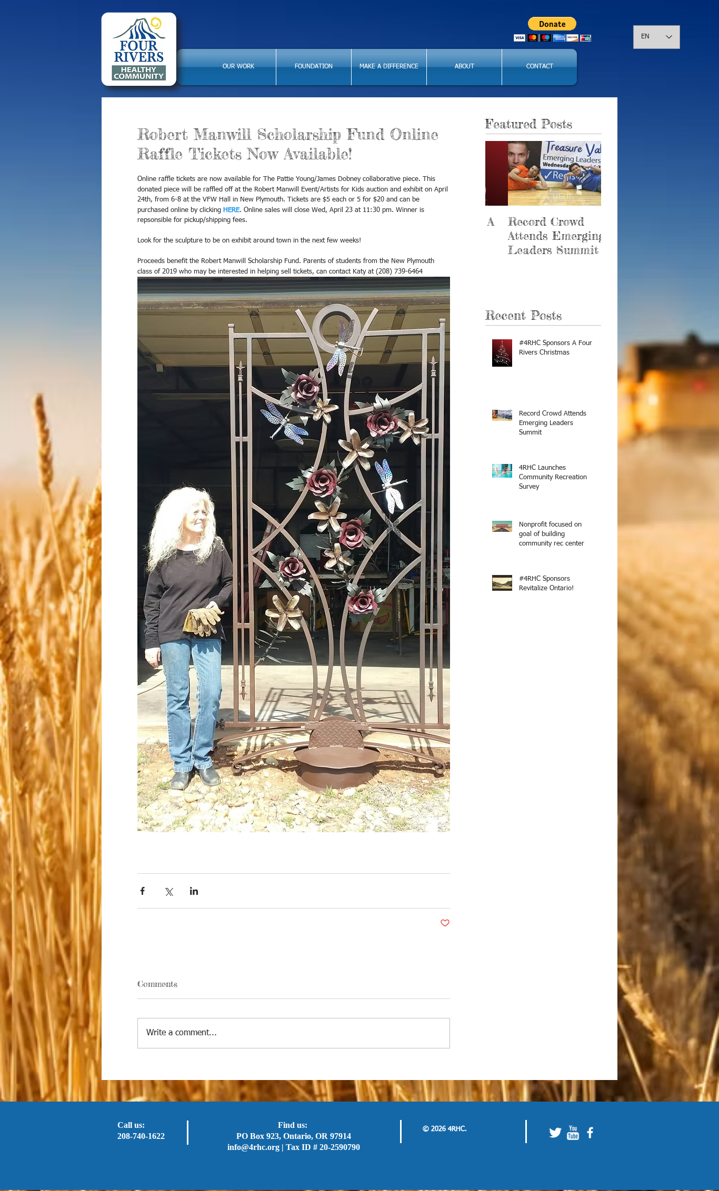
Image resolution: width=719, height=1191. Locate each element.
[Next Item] (584, 173)
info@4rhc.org (253, 1147)
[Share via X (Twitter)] (168, 891)
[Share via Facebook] (142, 891)
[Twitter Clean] (555, 1132)
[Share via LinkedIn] (194, 891)
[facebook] (590, 1132)
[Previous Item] (502, 173)
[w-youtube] (572, 1132)
